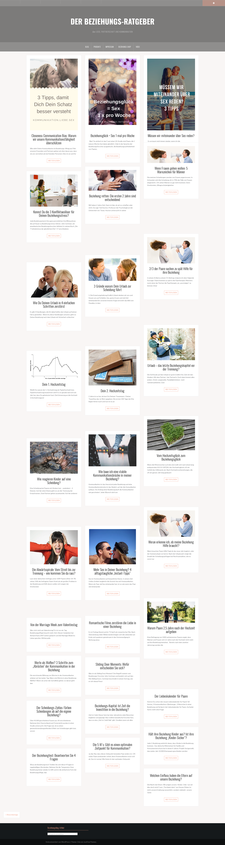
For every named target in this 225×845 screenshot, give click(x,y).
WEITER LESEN (54, 161)
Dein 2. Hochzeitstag (112, 390)
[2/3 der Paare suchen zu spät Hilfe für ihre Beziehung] (171, 250)
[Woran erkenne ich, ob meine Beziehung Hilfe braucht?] (171, 523)
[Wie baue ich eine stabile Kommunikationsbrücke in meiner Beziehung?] (112, 450)
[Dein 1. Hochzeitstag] (54, 366)
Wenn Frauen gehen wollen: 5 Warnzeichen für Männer (171, 170)
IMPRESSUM (110, 46)
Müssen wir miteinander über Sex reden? (171, 135)
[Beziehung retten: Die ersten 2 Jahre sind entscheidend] (112, 180)
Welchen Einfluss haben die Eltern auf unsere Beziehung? (171, 777)
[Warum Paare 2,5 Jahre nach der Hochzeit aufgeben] (171, 612)
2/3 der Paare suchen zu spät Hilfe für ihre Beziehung (171, 270)
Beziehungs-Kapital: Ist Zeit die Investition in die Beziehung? (112, 707)
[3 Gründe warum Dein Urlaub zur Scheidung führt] (112, 269)
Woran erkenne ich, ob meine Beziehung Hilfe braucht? (171, 544)
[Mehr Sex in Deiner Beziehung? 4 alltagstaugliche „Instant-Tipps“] (112, 546)
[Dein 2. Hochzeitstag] (112, 367)
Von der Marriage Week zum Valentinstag (53, 624)
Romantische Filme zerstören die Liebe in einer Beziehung (112, 624)
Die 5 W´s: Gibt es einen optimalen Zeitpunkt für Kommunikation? (112, 746)
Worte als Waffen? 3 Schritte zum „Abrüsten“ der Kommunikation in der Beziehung (54, 666)
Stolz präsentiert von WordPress (58, 842)
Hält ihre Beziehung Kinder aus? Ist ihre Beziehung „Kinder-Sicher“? (171, 736)
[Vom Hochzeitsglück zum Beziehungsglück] (171, 435)
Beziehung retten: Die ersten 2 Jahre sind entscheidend (112, 197)
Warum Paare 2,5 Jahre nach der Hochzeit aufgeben (171, 630)
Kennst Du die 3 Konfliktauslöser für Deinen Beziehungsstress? (53, 213)
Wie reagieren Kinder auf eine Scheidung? (54, 481)
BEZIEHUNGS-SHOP (124, 46)
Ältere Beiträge (12, 815)
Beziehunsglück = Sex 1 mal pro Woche (112, 135)
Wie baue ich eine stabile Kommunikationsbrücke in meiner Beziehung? (112, 475)
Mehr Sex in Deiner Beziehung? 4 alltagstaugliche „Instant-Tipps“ (112, 571)
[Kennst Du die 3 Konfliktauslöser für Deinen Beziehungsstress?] (54, 190)
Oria (78, 842)
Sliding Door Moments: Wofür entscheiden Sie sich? (112, 666)
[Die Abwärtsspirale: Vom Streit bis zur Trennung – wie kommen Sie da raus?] (54, 547)
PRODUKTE (97, 46)
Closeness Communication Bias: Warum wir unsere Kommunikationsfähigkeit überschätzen (53, 139)
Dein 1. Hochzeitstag (54, 384)
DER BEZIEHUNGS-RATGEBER (112, 21)
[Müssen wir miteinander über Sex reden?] (171, 94)
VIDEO (138, 46)
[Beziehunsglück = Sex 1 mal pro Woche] (112, 94)
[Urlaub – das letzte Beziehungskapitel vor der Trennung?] (171, 344)
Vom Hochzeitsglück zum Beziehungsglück (171, 457)
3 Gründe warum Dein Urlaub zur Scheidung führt (112, 288)
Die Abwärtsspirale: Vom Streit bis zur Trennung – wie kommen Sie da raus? (54, 571)
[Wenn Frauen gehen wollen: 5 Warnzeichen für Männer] (171, 154)
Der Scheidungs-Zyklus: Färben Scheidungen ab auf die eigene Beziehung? (53, 711)
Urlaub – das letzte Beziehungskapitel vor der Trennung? (171, 367)
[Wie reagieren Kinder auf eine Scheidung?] (54, 457)
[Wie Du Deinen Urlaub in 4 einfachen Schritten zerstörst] (54, 281)
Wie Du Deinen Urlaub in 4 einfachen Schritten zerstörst (54, 304)
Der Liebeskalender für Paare (171, 696)
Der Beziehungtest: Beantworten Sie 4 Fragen (54, 757)
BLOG (87, 46)
